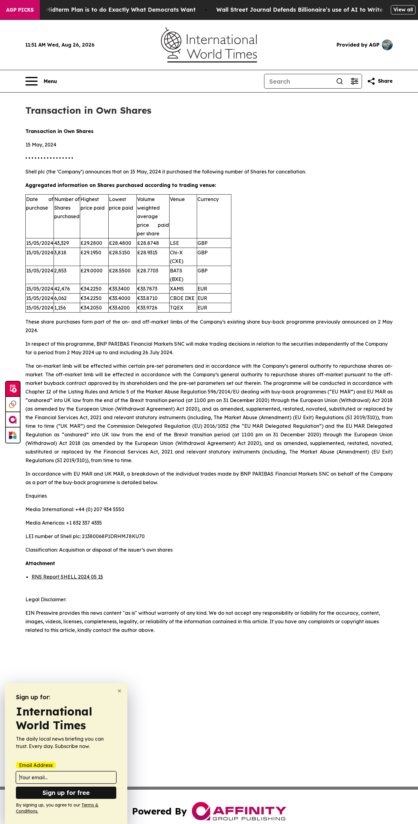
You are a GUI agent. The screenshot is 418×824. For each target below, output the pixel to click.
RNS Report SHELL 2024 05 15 (67, 577)
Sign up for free (66, 792)
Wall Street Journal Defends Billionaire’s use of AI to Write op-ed (308, 9)
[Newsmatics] (13, 435)
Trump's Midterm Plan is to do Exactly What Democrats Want (109, 9)
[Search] (339, 81)
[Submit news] (13, 389)
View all (403, 9)
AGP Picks (20, 10)
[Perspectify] (13, 404)
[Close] (119, 691)
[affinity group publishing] (13, 419)
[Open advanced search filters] (354, 81)
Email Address (36, 765)
